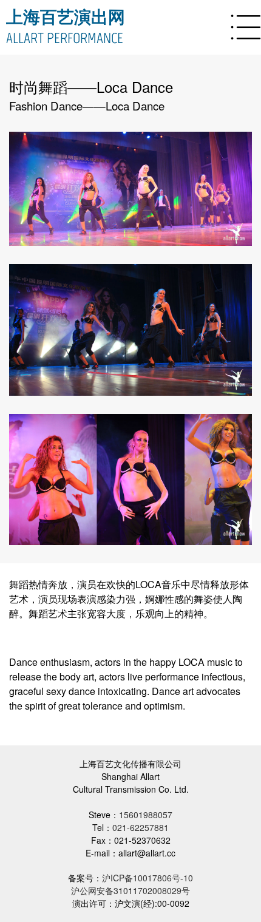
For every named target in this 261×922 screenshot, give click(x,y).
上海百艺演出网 (65, 17)
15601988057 (145, 814)
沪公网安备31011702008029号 (130, 890)
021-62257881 (140, 827)
